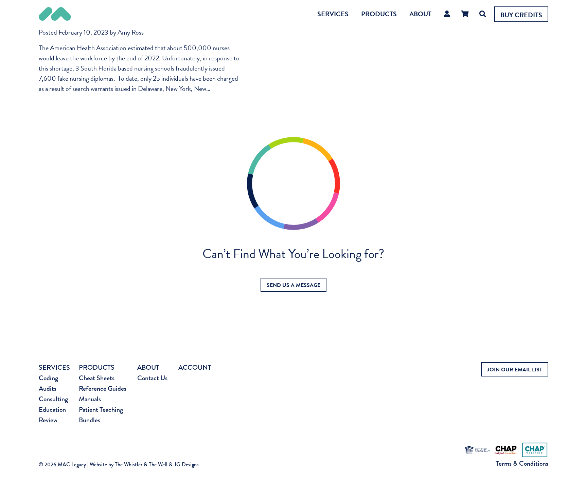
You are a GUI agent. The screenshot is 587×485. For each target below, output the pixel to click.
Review (48, 420)
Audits (47, 388)
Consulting (53, 399)
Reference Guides (102, 388)
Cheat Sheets (96, 378)
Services (333, 14)
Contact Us (152, 378)
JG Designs (186, 464)
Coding (48, 378)
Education (52, 409)
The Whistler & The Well (141, 464)
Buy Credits (521, 15)
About (420, 14)
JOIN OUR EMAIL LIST (514, 370)
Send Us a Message (293, 285)
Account (194, 367)
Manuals (90, 399)
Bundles (89, 420)
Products (379, 14)
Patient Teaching (101, 409)
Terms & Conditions (522, 463)
